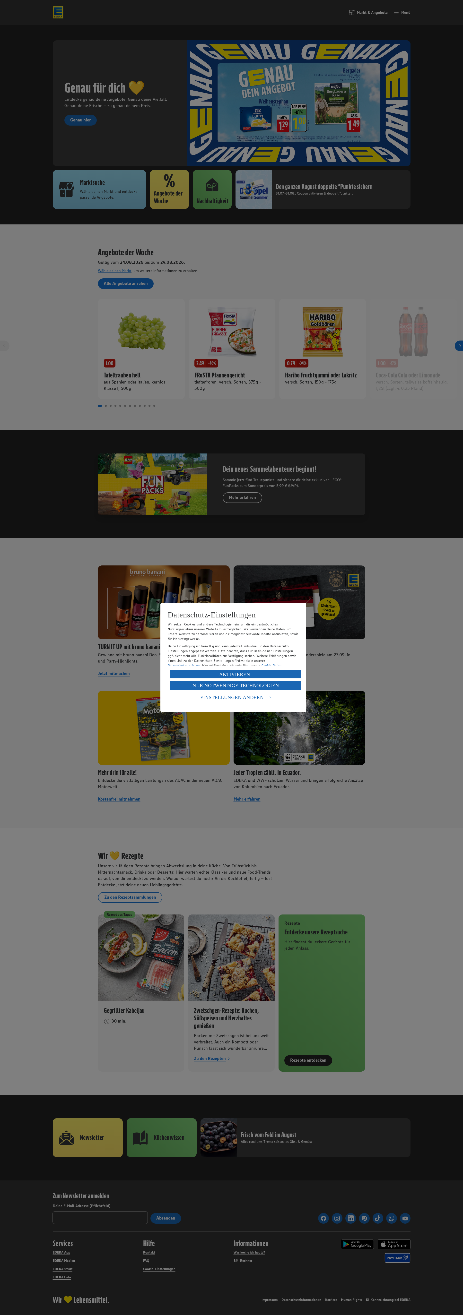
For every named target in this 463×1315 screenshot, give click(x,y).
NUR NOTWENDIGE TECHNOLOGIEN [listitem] (235, 685)
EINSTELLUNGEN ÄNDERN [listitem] (232, 697)
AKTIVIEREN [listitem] (234, 674)
